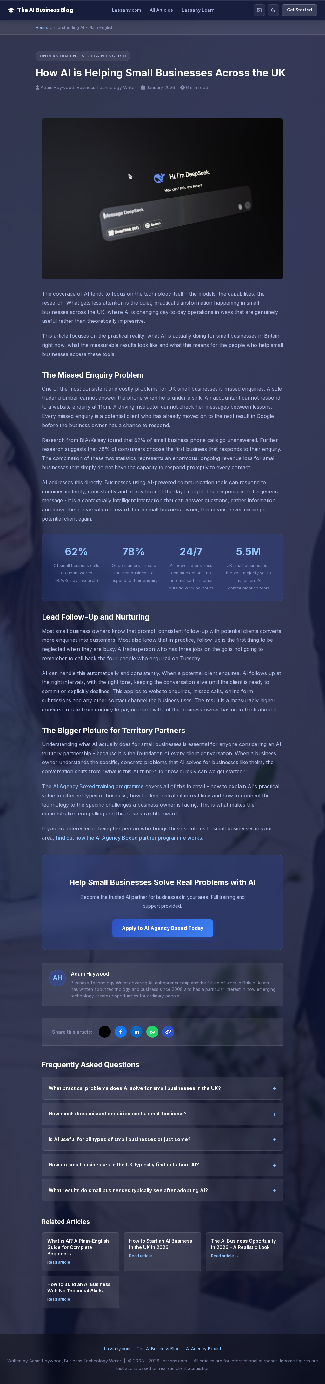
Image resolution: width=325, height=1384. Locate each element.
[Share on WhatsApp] (152, 1032)
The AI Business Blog (158, 1348)
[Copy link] (168, 1032)
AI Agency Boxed (203, 1348)
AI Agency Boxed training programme (98, 786)
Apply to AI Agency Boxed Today (162, 928)
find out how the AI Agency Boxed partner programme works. (129, 838)
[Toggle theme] (273, 10)
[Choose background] (259, 10)
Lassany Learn (198, 10)
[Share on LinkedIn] (136, 1032)
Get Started (299, 9)
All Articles (161, 10)
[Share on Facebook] (121, 1032)
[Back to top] (308, 1373)
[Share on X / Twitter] (105, 1032)
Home (41, 27)
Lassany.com (126, 10)
